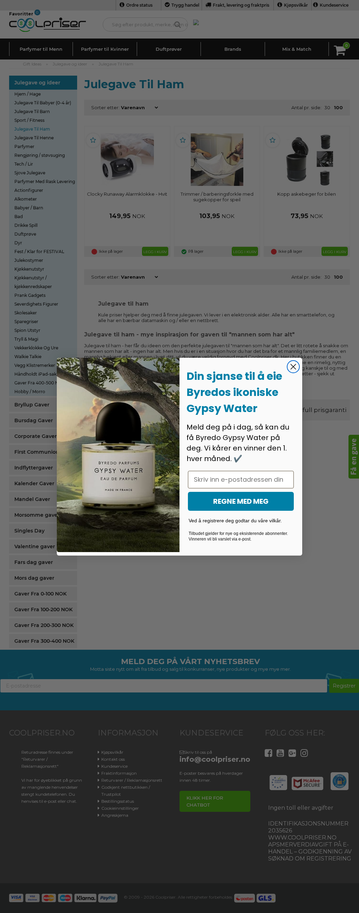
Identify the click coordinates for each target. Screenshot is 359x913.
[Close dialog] (293, 367)
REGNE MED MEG (241, 501)
